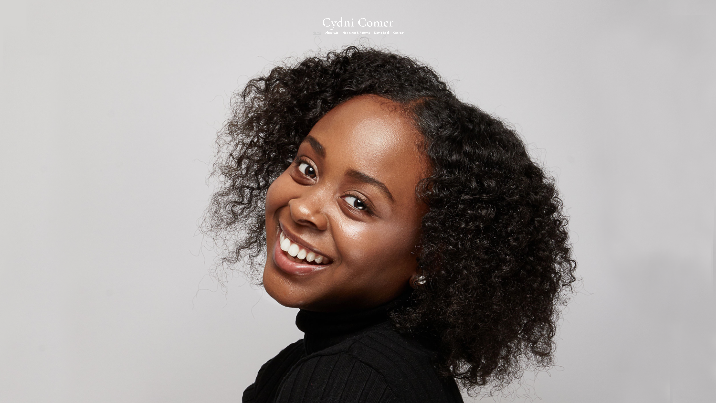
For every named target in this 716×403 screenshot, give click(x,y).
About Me (332, 33)
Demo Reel (381, 33)
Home (317, 33)
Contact (398, 33)
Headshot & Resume (356, 33)
